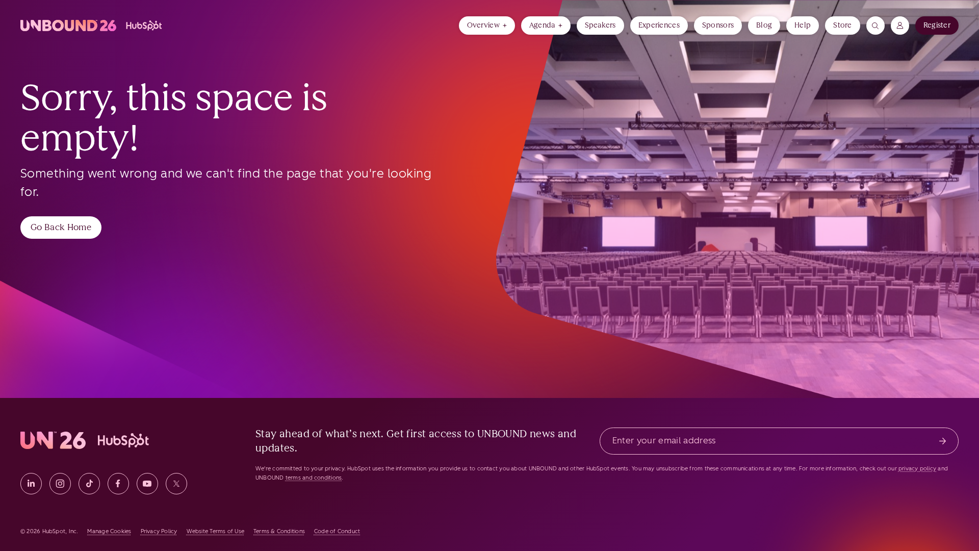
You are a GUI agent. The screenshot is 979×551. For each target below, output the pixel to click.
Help (802, 25)
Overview (483, 25)
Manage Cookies (109, 531)
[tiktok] (89, 483)
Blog (764, 25)
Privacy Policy (159, 531)
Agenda (542, 25)
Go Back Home (61, 227)
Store (842, 25)
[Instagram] (60, 483)
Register (936, 25)
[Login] (900, 25)
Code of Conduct (337, 531)
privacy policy (917, 468)
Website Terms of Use (215, 531)
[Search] (875, 25)
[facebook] (118, 483)
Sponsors (718, 25)
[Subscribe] (942, 441)
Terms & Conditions (279, 531)
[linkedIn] (31, 483)
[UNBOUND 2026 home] (92, 25)
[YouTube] (147, 483)
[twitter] (176, 483)
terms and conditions (314, 477)
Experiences (659, 25)
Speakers (600, 25)
